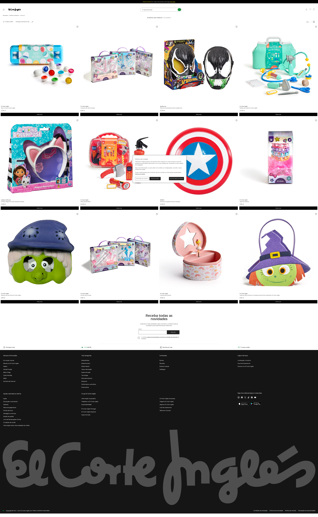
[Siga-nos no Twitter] (245, 397)
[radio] (311, 22)
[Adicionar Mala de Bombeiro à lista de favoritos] (157, 120)
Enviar (173, 332)
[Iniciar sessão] (307, 10)
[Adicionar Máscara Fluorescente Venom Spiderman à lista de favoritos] (236, 26)
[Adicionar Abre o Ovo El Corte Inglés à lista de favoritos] (77, 26)
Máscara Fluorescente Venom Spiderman (171, 108)
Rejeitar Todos (155, 178)
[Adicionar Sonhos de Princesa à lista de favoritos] (157, 214)
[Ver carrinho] (314, 10)
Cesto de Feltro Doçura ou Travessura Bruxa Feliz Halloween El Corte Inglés (260, 295)
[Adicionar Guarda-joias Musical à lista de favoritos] (236, 214)
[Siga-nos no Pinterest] (252, 397)
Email (140, 329)
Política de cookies (140, 174)
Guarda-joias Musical (165, 295)
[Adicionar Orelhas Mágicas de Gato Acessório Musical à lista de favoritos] (77, 120)
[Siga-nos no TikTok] (249, 397)
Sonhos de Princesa (86, 295)
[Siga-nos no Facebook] (242, 397)
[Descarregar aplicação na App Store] (243, 404)
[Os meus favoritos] (310, 10)
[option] (39, 64)
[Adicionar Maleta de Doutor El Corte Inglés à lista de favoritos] (316, 26)
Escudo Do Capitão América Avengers (170, 201)
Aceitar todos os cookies (176, 178)
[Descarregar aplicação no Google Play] (255, 404)
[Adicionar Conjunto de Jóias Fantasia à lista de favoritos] (157, 26)
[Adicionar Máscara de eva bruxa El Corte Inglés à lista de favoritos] (77, 214)
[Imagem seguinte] (77, 64)
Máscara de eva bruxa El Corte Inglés (11, 295)
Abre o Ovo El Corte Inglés (8, 108)
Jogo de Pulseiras (244, 201)
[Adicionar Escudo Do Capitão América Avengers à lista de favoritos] (236, 120)
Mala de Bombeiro (86, 201)
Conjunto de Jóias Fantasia (88, 108)
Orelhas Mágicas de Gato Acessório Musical (12, 201)
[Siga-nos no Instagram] (239, 397)
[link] (39, 64)
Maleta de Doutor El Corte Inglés (248, 108)
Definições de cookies (142, 178)
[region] (159, 169)
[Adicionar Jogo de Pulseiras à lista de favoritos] (316, 120)
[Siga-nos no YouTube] (255, 397)
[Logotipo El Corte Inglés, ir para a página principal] (14, 9)
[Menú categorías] (4, 10)
